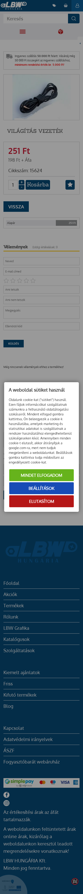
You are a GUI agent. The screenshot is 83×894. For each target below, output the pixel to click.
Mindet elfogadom (41, 475)
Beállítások (41, 488)
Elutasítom (41, 501)
